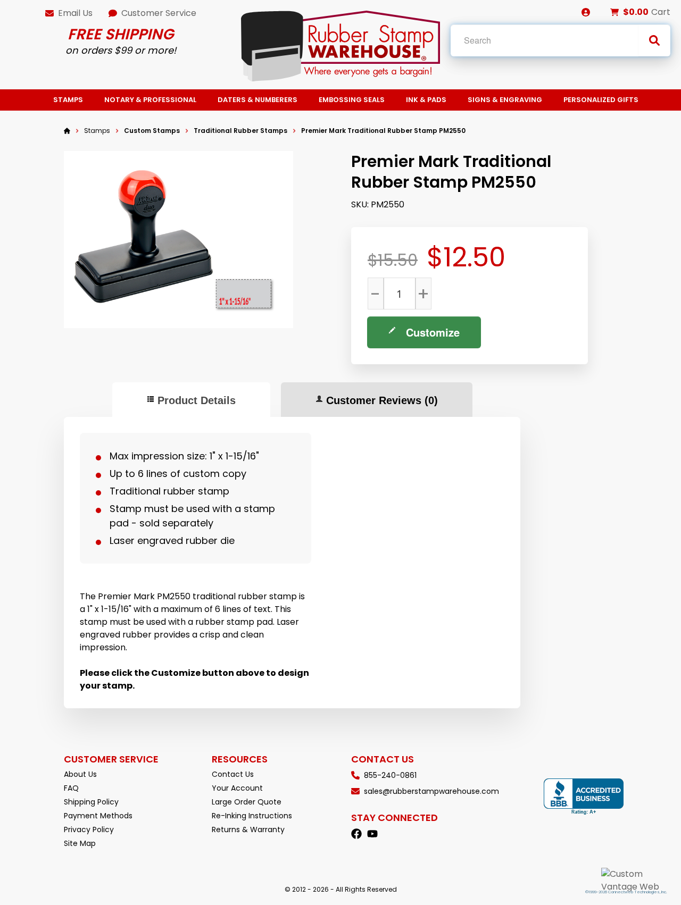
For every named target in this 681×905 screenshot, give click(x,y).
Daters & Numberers (257, 100)
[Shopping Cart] (614, 12)
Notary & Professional (150, 100)
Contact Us (233, 774)
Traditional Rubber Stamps (240, 130)
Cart (660, 12)
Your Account (237, 788)
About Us (80, 774)
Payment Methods (98, 815)
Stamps (68, 100)
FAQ (71, 788)
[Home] (67, 131)
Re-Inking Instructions (252, 815)
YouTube (372, 833)
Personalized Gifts (600, 100)
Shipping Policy (91, 802)
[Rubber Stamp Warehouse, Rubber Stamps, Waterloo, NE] (584, 796)
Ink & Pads (426, 100)
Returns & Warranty (248, 829)
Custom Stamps (152, 130)
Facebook (356, 833)
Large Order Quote (246, 802)
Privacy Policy (89, 829)
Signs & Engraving (505, 100)
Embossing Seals (352, 100)
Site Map (80, 843)
